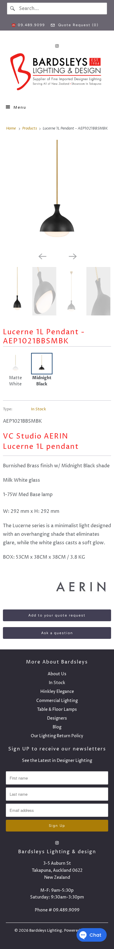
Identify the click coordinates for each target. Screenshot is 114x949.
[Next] (72, 255)
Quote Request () (78, 25)
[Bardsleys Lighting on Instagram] (57, 46)
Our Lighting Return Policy (57, 736)
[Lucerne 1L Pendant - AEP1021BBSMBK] (57, 194)
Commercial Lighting (57, 700)
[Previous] (41, 255)
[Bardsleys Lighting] (57, 73)
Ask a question (57, 633)
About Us (57, 674)
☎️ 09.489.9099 (28, 25)
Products (30, 128)
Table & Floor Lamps (57, 709)
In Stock (38, 409)
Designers (57, 718)
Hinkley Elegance (57, 691)
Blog (57, 727)
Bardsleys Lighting (45, 930)
